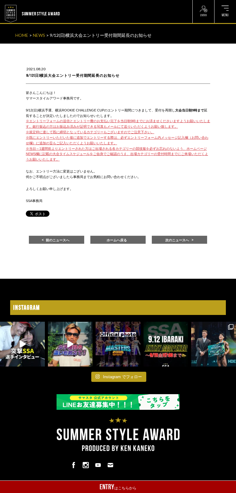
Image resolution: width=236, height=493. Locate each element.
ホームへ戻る (117, 240)
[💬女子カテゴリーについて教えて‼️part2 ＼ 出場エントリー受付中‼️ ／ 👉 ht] (70, 344)
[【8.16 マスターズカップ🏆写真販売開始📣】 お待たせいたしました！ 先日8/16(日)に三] (118, 344)
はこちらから (118, 487)
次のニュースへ (177, 240)
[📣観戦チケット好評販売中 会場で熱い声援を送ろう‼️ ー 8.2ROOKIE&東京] (213, 344)
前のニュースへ (57, 240)
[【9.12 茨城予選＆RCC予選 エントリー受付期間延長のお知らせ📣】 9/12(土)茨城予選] (166, 344)
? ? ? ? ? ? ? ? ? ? (75, 4)
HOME (21, 35)
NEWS (39, 35)
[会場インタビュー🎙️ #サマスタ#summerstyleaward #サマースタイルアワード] (22, 344)
